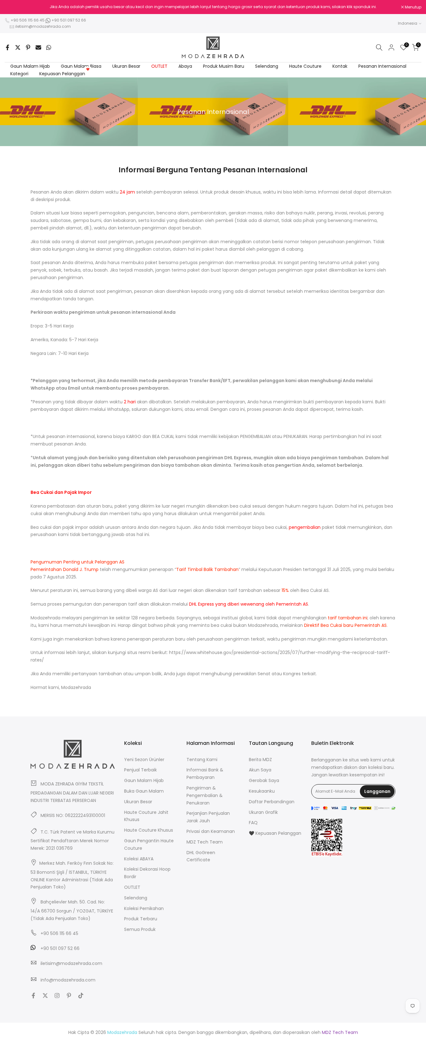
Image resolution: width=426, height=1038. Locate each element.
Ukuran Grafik (263, 812)
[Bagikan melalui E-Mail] (38, 47)
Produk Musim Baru (223, 66)
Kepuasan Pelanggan (64, 73)
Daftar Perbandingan (271, 802)
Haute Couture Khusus (148, 830)
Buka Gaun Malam (144, 791)
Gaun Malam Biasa (81, 66)
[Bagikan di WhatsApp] (48, 47)
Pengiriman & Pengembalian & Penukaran (204, 795)
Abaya (185, 66)
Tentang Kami (201, 759)
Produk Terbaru (140, 919)
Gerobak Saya (264, 780)
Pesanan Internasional (382, 66)
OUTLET (159, 66)
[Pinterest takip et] (69, 995)
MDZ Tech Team (204, 842)
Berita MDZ (260, 759)
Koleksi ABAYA (138, 859)
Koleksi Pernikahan (144, 908)
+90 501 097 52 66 (68, 20)
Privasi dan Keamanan (210, 831)
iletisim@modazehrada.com (43, 26)
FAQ (253, 822)
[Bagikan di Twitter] (18, 47)
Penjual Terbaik (140, 770)
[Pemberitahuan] (213, 7)
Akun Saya (260, 770)
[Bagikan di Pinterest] (28, 47)
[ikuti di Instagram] (57, 995)
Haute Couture (305, 66)
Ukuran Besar (126, 66)
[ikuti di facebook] (33, 995)
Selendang (266, 66)
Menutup (16, 7)
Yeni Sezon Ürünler (144, 759)
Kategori (19, 74)
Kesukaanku (262, 791)
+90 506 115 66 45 (28, 20)
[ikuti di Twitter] (45, 995)
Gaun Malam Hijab (30, 66)
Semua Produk (140, 929)
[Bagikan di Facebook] (7, 47)
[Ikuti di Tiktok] (81, 995)
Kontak (339, 66)
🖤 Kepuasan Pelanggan (275, 833)
